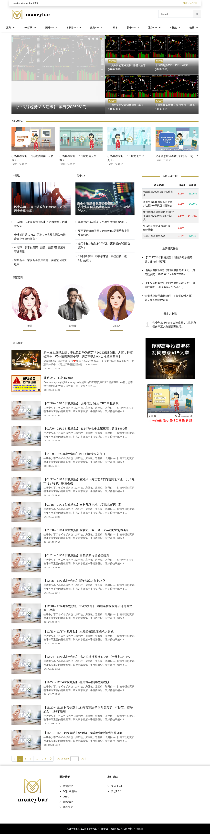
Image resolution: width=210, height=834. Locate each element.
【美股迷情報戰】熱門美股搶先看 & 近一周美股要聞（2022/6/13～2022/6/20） (170, 272)
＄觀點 (173, 27)
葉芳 (8, 27)
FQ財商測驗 (70, 791)
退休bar (152, 27)
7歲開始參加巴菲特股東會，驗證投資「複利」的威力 (102, 258)
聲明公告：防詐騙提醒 (58, 378)
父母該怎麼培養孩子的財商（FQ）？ (177, 156)
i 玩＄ (115, 27)
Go (82, 758)
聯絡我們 (68, 801)
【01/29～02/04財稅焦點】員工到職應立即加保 (74, 454)
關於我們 (68, 786)
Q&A (66, 796)
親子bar (131, 27)
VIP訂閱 (28, 27)
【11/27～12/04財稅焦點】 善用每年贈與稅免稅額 (76, 682)
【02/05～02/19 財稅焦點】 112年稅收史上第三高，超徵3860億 (85, 428)
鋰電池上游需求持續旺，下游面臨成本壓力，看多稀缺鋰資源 (168, 297)
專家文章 (112, 61)
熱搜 (191, 27)
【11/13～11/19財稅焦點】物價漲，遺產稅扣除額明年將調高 (83, 733)
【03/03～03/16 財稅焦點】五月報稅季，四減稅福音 (40, 223)
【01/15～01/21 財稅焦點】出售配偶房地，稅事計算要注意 (82, 504)
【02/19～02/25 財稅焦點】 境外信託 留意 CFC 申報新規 (81, 403)
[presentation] (14, 74)
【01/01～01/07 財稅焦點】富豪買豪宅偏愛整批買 (76, 555)
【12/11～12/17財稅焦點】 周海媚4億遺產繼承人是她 (78, 631)
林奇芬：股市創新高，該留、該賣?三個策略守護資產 (39, 249)
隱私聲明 (68, 807)
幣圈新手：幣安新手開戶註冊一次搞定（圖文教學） (40, 262)
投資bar (94, 27)
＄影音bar (71, 27)
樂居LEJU (116, 791)
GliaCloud (116, 786)
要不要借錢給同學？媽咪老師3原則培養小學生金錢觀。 (103, 232)
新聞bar (49, 27)
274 (44, 758)
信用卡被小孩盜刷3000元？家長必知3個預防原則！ (104, 245)
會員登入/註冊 (190, 3)
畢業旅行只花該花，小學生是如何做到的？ (103, 221)
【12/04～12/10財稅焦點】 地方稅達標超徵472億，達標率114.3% (86, 656)
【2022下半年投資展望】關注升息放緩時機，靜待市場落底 (168, 259)
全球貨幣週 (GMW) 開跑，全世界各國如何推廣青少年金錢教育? (40, 236)
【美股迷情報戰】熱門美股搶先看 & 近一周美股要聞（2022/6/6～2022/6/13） (170, 285)
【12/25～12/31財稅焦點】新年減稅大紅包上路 (74, 580)
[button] (89, 39)
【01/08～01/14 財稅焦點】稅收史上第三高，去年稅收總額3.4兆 (85, 530)
